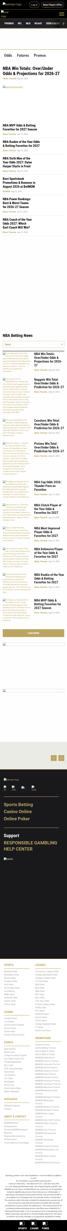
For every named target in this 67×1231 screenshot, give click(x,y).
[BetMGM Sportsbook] (14, 5)
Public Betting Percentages (16, 1143)
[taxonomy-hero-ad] (33, 102)
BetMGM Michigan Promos (47, 1097)
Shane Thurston (9, 78)
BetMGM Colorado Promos (47, 1064)
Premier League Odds (45, 1004)
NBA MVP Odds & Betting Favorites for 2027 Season (20, 127)
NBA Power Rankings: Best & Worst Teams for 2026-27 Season (17, 203)
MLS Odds (39, 988)
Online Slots (9, 1031)
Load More (33, 633)
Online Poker (17, 818)
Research (8, 1133)
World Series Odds (12, 1088)
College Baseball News (45, 1024)
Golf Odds (8, 985)
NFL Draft (8, 1065)
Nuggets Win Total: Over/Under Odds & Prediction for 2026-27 (49, 383)
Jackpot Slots (10, 1018)
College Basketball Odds (46, 975)
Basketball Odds (11, 975)
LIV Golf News (41, 981)
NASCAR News (42, 1014)
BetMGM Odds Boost (44, 1058)
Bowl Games (10, 1049)
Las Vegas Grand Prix (14, 1059)
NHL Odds (40, 998)
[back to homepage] (9, 14)
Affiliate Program (12, 1106)
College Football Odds (45, 978)
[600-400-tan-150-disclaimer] (33, 709)
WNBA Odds (41, 1007)
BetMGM (6, 191)
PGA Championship (13, 1068)
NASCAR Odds (11, 998)
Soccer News (41, 1017)
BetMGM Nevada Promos (47, 1110)
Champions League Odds (47, 971)
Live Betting (9, 991)
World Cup (9, 1085)
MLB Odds (39, 985)
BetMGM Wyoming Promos (47, 1163)
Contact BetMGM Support (16, 1129)
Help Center (18, 849)
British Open (9, 1052)
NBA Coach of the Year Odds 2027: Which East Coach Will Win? (17, 223)
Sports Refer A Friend (45, 1051)
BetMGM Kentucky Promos (47, 1081)
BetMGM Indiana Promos (46, 1071)
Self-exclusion (10, 1139)
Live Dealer (9, 1022)
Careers (7, 1109)
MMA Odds (9, 994)
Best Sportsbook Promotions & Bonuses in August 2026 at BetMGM (19, 183)
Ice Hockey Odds (11, 988)
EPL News (39, 1011)
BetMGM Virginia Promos (47, 1146)
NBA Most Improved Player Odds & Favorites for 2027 (47, 532)
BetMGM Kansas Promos (46, 1077)
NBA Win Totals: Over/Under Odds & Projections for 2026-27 (48, 359)
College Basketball (12, 1062)
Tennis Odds (9, 1004)
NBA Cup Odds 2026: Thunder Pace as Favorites (47, 486)
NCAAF (38, 23)
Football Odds (10, 981)
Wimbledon (9, 1082)
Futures (23, 55)
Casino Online (18, 811)
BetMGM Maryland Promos (47, 1087)
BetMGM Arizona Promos (47, 1061)
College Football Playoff (15, 1055)
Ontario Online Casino (14, 1035)
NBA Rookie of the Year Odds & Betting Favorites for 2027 (21, 144)
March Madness (11, 1091)
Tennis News (41, 1021)
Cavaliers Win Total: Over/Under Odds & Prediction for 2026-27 (49, 424)
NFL (20, 23)
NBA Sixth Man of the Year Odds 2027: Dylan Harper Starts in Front (17, 162)
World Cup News (43, 1030)
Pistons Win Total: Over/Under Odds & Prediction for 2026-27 (49, 447)
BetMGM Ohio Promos (45, 1130)
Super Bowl (9, 1072)
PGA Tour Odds (42, 1001)
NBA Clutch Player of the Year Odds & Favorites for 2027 (47, 509)
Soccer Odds (10, 1001)
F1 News (39, 1027)
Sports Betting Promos (45, 1048)
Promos (9, 23)
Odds (8, 55)
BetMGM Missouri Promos (47, 1107)
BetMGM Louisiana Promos (47, 1084)
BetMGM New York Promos (47, 1120)
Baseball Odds (10, 971)
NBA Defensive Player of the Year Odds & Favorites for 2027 (48, 553)
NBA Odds (40, 991)
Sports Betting (18, 804)
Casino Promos (42, 1044)
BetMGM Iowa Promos (45, 1074)
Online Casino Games (14, 1025)
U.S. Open (8, 1078)
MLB (28, 23)
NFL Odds (39, 994)
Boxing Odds (10, 978)
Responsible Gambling (30, 843)
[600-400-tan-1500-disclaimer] (33, 662)
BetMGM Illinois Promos (46, 1067)
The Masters (9, 1075)
